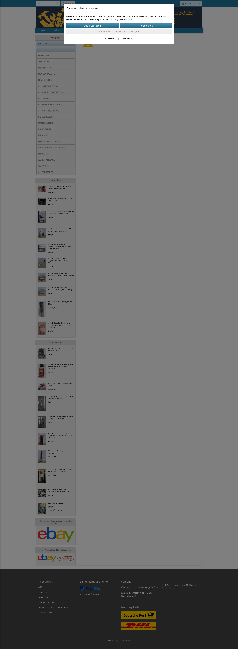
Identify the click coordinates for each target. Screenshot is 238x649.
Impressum (110, 38)
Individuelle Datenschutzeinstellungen (119, 31)
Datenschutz (127, 38)
